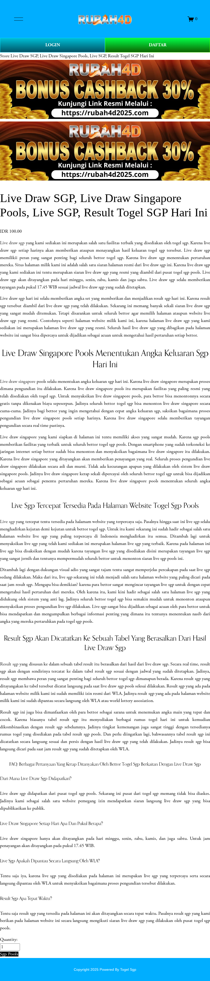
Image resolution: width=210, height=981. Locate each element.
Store (4, 56)
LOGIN (52, 45)
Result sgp (9, 664)
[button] (9, 954)
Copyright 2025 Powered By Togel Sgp (105, 969)
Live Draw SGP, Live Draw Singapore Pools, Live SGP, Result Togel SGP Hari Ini (82, 56)
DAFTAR (157, 45)
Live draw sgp (12, 243)
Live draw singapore (17, 381)
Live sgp (7, 522)
